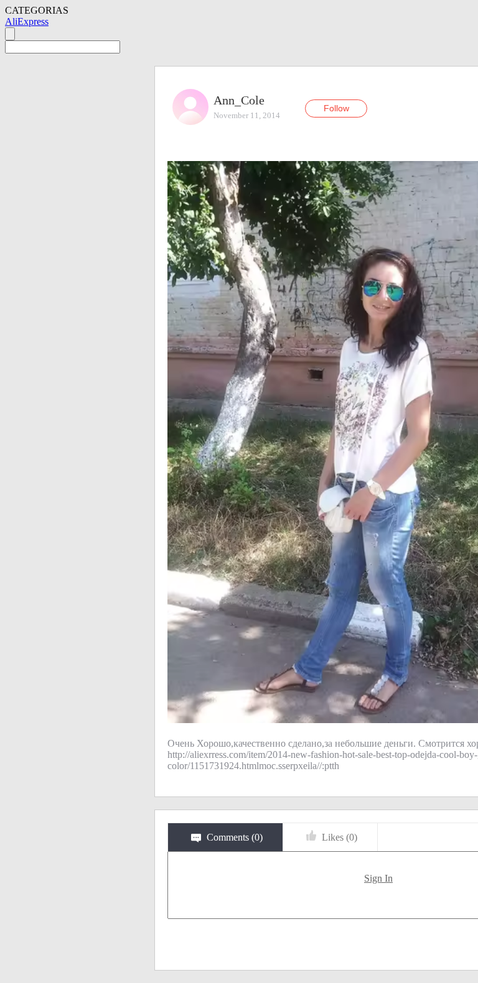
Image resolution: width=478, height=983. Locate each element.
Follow (336, 108)
